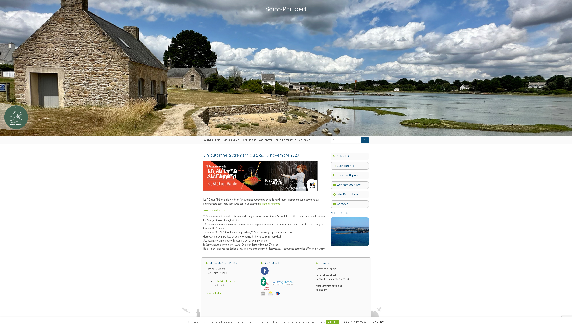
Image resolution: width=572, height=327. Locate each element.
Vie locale (304, 140)
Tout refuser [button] (377, 321)
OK (365, 140)
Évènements (345, 165)
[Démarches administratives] (263, 293)
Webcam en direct (349, 184)
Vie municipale (231, 140)
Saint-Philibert (211, 140)
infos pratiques (347, 175)
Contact (342, 204)
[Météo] (270, 293)
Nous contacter (213, 293)
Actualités (344, 156)
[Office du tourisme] (277, 293)
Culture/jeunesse (286, 140)
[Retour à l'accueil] (22, 117)
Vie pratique (249, 140)
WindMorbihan (347, 194)
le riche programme (270, 203)
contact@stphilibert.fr (224, 280)
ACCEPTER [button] (332, 322)
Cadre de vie (265, 140)
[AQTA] (282, 283)
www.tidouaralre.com (214, 210)
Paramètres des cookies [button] (355, 321)
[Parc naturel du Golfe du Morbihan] (265, 283)
